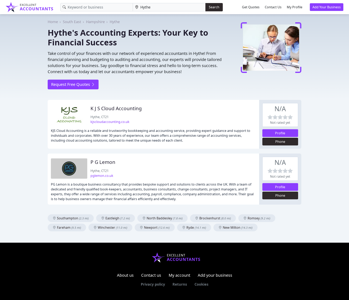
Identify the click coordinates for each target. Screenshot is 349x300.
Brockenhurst (215, 218)
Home (53, 21)
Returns (179, 284)
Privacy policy (153, 284)
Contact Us (273, 7)
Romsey (258, 218)
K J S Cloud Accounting (116, 108)
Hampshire (95, 21)
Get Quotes (251, 7)
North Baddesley (164, 218)
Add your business (215, 275)
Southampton (72, 218)
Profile (280, 133)
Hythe (115, 21)
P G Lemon (102, 162)
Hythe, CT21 (99, 117)
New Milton (237, 227)
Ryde (196, 227)
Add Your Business (326, 7)
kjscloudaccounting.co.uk (109, 122)
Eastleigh (117, 218)
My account (179, 275)
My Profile (294, 7)
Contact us (151, 275)
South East (72, 21)
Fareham (68, 227)
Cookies (201, 284)
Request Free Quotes (71, 84)
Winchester (112, 227)
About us (125, 275)
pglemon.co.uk (101, 175)
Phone (280, 141)
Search (214, 7)
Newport (156, 227)
